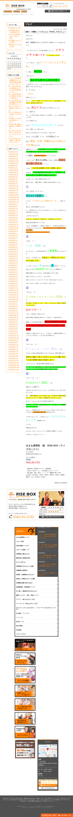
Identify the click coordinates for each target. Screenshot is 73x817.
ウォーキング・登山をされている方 (12, 799)
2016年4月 (12, 326)
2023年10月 (12, 229)
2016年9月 (12, 320)
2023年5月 (12, 240)
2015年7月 (12, 347)
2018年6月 (12, 283)
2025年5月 (12, 186)
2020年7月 (12, 263)
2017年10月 (12, 297)
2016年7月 (12, 322)
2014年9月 (12, 369)
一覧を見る (55, 527)
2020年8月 (12, 260)
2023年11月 (12, 226)
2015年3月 (12, 356)
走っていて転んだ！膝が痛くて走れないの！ (15, 108)
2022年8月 (12, 256)
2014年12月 (12, 363)
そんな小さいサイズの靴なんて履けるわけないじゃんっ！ (15, 140)
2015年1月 (12, 360)
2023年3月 (12, 245)
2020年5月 (12, 267)
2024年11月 (12, 199)
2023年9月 (12, 231)
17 (10, 65)
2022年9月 (12, 254)
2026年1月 (12, 168)
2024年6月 (12, 211)
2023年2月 (12, 247)
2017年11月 (12, 294)
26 (14, 67)
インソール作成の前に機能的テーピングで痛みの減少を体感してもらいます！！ (47, 536)
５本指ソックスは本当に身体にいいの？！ (15, 120)
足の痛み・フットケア (60, 799)
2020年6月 (12, 265)
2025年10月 (12, 174)
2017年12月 (12, 292)
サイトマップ (51, 801)
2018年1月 (12, 290)
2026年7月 (12, 154)
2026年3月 (12, 163)
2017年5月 (12, 304)
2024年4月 (12, 215)
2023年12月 (12, 224)
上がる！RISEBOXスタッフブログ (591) (14, 36)
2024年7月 (12, 208)
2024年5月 (12, 213)
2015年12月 (12, 335)
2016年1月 (12, 333)
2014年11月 (12, 365)
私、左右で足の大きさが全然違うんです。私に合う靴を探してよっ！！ (47, 546)
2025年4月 (12, 188)
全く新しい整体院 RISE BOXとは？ (27, 798)
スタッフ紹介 (43, 801)
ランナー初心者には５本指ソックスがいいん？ (15, 114)
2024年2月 (12, 220)
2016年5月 (12, 324)
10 (10, 63)
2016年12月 (12, 315)
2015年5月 (12, 351)
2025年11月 (12, 172)
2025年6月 (12, 183)
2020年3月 (12, 272)
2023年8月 (12, 233)
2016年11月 (12, 317)
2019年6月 (12, 276)
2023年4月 (12, 242)
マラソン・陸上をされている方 (63, 798)
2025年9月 (12, 177)
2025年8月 (12, 179)
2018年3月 (12, 285)
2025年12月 (12, 170)
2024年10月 (12, 201)
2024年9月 (12, 204)
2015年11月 (12, 338)
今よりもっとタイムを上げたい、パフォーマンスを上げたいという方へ (38, 799)
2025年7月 (12, 181)
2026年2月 (12, 165)
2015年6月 (12, 349)
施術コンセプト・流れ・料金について (46, 798)
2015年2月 (12, 358)
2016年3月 (12, 329)
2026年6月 (12, 156)
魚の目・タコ (25, 801)
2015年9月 (12, 342)
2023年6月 (12, 238)
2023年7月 (12, 235)
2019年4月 (12, 279)
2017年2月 (12, 310)
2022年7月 (12, 258)
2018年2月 (12, 288)
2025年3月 (12, 190)
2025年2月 (12, 192)
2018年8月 (12, 281)
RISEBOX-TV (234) (15, 28)
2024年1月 (12, 222)
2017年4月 (12, 306)
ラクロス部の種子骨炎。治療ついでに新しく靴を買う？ (15, 96)
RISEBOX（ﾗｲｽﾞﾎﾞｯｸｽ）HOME (10, 798)
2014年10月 (12, 367)
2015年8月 (12, 344)
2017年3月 (12, 308)
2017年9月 (12, 299)
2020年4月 (12, 270)
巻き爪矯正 (31, 801)
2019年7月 (12, 274)
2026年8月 (12, 152)
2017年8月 (12, 301)
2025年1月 (12, 195)
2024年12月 (12, 197)
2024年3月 (12, 217)
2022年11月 (12, 251)
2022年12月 (12, 249)
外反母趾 (37, 801)
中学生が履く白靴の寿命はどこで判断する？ (15, 126)
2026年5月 (12, 158)
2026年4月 (12, 161)
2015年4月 (12, 353)
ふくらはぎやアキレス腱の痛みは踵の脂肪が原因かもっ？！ (15, 102)
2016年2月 (12, 331)
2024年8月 (12, 206)
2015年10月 (12, 340)
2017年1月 (12, 313)
